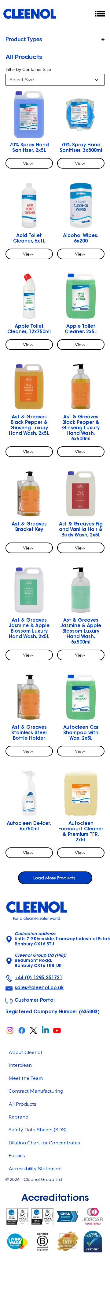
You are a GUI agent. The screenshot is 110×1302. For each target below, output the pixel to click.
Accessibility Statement (35, 1168)
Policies (17, 1155)
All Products (22, 1104)
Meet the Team (26, 1078)
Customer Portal (35, 1000)
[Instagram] (10, 1030)
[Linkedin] (45, 1030)
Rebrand (18, 1117)
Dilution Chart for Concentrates (44, 1143)
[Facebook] (21, 1030)
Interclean (20, 1065)
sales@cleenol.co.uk (39, 988)
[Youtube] (57, 1030)
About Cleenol (25, 1052)
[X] (33, 1030)
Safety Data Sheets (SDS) (38, 1129)
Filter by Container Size (28, 69)
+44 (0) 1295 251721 (38, 978)
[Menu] (100, 14)
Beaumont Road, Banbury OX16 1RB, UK (40, 961)
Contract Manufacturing (36, 1091)
